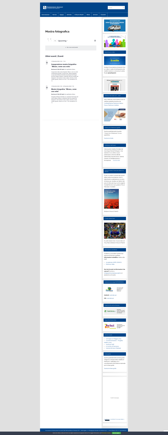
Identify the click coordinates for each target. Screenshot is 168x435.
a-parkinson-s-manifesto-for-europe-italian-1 (114, 419)
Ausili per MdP (110, 344)
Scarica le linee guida (110, 368)
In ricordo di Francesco (112, 346)
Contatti (103, 14)
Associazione (45, 14)
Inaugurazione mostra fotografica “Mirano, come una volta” (63, 65)
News (88, 14)
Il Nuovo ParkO (79, 14)
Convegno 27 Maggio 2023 (113, 338)
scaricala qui (112, 295)
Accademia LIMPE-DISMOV (114, 262)
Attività (69, 14)
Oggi (55, 40)
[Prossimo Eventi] (51, 41)
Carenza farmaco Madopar (113, 348)
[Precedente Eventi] (48, 41)
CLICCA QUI (116, 160)
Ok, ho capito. (116, 432)
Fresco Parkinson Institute (111, 105)
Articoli (95, 14)
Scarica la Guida (108, 138)
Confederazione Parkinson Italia (113, 103)
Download (107, 420)
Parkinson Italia (110, 264)
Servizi (54, 14)
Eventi (62, 14)
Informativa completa (106, 432)
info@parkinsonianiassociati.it (112, 273)
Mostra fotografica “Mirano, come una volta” (63, 90)
